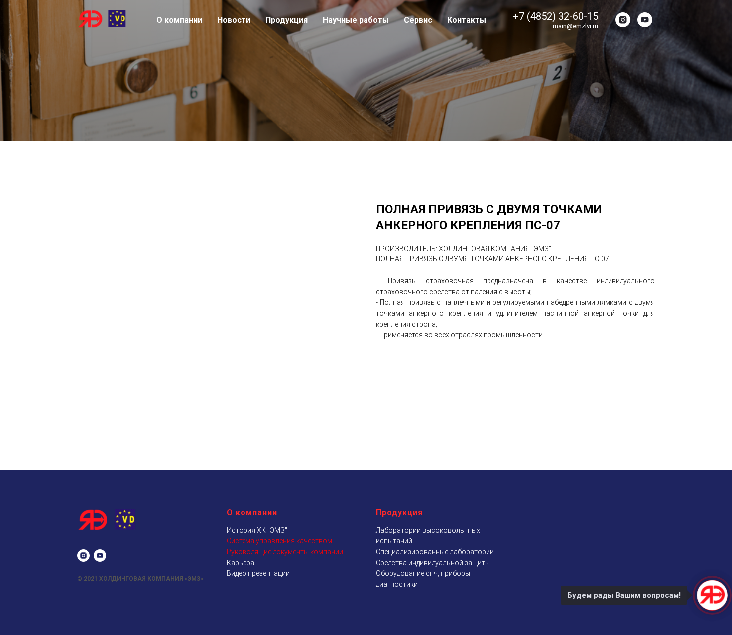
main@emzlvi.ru (575, 26)
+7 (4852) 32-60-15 (555, 16)
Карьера (240, 563)
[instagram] (622, 19)
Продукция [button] (286, 20)
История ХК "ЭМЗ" (257, 530)
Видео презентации (258, 573)
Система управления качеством (279, 541)
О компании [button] (179, 20)
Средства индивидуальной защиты (433, 563)
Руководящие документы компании (285, 552)
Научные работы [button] (356, 20)
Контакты (466, 20)
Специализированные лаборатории (435, 552)
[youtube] (644, 19)
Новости (233, 20)
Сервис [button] (418, 20)
